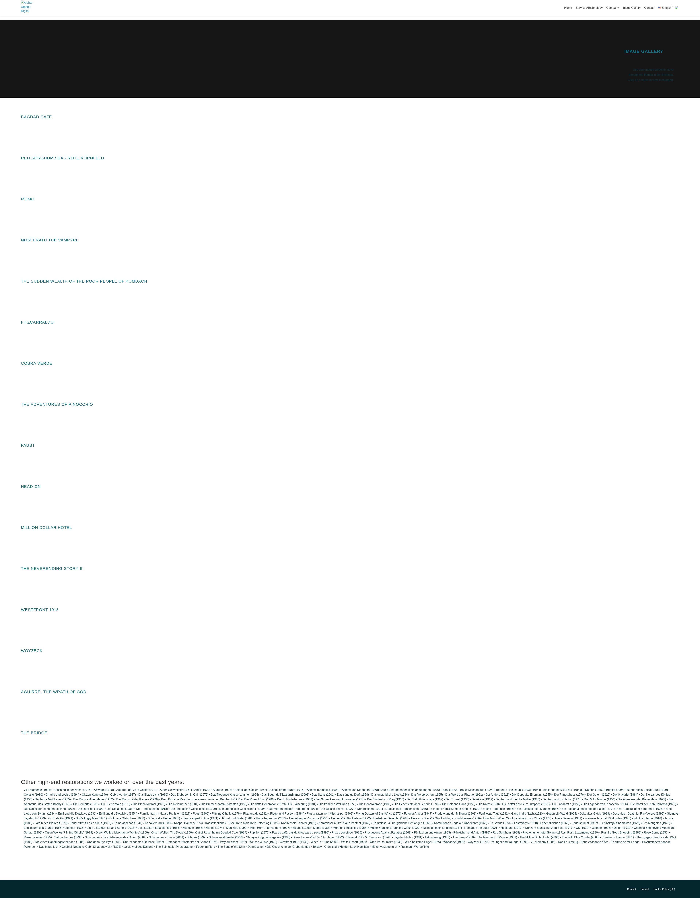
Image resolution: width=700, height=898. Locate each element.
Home (568, 7)
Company (612, 7)
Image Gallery (632, 7)
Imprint (645, 889)
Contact (649, 7)
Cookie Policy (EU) (664, 889)
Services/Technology (589, 7)
